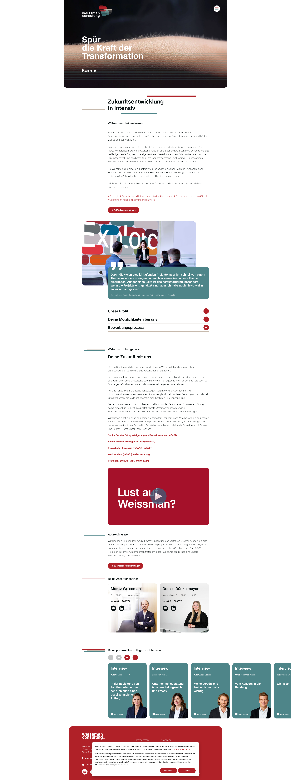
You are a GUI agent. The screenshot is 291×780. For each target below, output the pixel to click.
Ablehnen (186, 770)
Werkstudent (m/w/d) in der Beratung (129, 454)
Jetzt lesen (118, 714)
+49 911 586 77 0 (122, 601)
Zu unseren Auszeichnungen (127, 566)
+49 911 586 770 (93, 758)
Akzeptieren (168, 770)
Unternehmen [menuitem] (141, 739)
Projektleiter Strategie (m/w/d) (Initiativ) (130, 448)
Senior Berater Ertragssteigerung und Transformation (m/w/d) (142, 435)
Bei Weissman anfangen (125, 210)
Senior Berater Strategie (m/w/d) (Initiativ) (131, 441)
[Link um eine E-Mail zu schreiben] (113, 608)
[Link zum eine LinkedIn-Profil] (121, 608)
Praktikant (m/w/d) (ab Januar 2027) (128, 460)
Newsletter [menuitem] (166, 739)
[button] (127, 657)
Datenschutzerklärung (181, 749)
